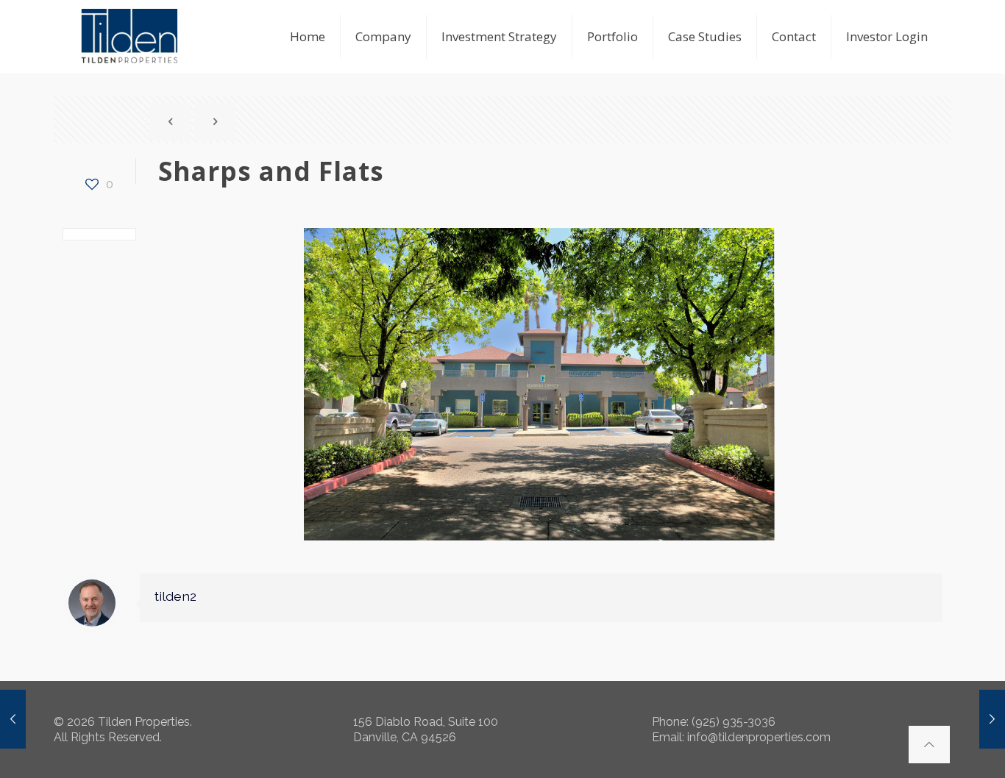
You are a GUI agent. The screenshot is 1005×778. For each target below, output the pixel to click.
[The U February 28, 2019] (13, 719)
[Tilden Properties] (129, 36)
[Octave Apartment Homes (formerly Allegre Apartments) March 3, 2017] (992, 719)
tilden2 (175, 596)
